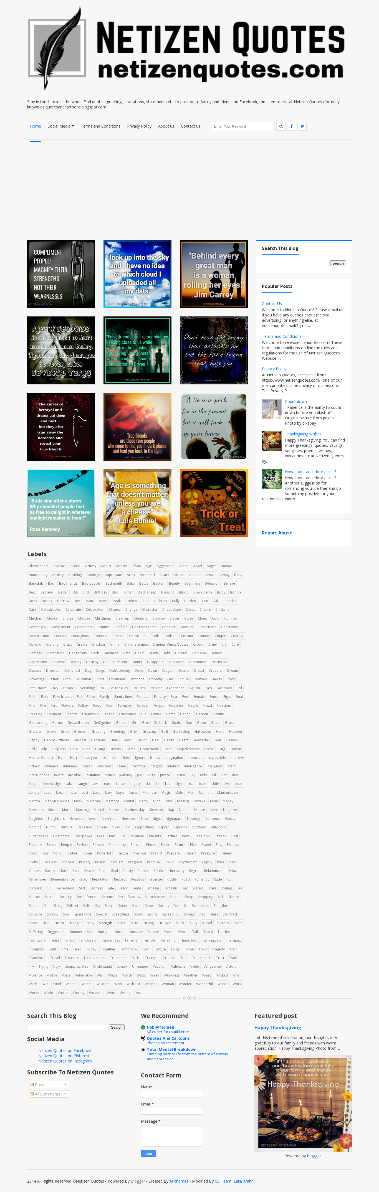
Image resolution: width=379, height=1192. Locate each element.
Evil (102, 688)
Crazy (67, 644)
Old (127, 827)
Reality (128, 870)
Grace (215, 722)
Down (152, 670)
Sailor (123, 888)
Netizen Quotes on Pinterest (64, 1055)
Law (95, 783)
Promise (153, 862)
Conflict (104, 627)
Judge (150, 775)
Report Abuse (277, 533)
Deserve (58, 662)
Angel (197, 566)
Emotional (117, 679)
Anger (211, 566)
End (170, 679)
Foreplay (125, 705)
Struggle (164, 922)
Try (31, 966)
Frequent (54, 714)
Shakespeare (155, 896)
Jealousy (125, 775)
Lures (133, 792)
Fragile (193, 705)
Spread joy (170, 914)
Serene (107, 896)
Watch (127, 975)
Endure (183, 679)
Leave (120, 783)
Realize (143, 870)
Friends (71, 714)
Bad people (91, 583)
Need (214, 809)
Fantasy (160, 696)
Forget (158, 705)
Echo (67, 679)
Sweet (168, 931)
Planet (206, 844)
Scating (226, 888)
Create (82, 644)
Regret (194, 870)
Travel (55, 957)
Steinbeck (230, 914)
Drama (183, 670)
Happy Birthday (56, 740)
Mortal (99, 809)
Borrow (63, 600)
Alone (183, 566)
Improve (237, 757)
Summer (75, 931)
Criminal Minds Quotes (170, 644)
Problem (116, 862)
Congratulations (144, 627)
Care (32, 609)
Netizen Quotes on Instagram (65, 1061)
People (66, 844)
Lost (85, 792)
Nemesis (76, 818)
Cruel (212, 644)
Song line (221, 905)
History (115, 749)
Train (233, 949)
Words (223, 984)
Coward (35, 644)
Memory (112, 801)
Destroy (92, 662)
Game (170, 714)
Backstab (36, 583)
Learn (106, 783)
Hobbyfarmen (160, 1027)
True (184, 957)
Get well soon (78, 722)
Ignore (140, 757)
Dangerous (78, 653)
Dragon (168, 670)
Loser (60, 792)
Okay (116, 827)
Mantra (34, 801)
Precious (139, 853)
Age (149, 566)
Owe (100, 836)
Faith (32, 696)
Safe (110, 888)
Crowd (198, 644)
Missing (183, 801)
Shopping (205, 896)
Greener (80, 731)
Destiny (75, 662)
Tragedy (218, 949)
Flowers (67, 705)
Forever (143, 705)
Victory (231, 966)
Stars (214, 914)
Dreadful (216, 670)
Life (168, 783)
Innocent (104, 766)
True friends (201, 957)
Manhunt (206, 792)
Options (180, 827)
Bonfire (236, 592)
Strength (105, 922)
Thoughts (36, 949)
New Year (109, 818)
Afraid (136, 566)
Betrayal (47, 592)
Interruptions (39, 775)
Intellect (173, 766)
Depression (38, 662)
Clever (175, 618)
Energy (216, 679)
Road (185, 879)
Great (64, 731)
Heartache (201, 740)
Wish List (133, 984)
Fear (174, 696)
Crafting (52, 644)
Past (234, 836)
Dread (199, 670)
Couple (220, 635)
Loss (73, 792)
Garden (202, 714)
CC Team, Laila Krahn (234, 1181)
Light (179, 783)
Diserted (53, 670)
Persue (136, 844)
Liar (148, 783)
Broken (131, 600)
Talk (195, 931)
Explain (194, 688)
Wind (57, 984)
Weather (191, 975)
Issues (110, 775)
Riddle (172, 879)
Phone (151, 844)
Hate (114, 740)
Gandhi (185, 714)
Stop (46, 922)
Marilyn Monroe (57, 801)
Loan (238, 783)
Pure (220, 862)
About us (166, 126)
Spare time (82, 914)
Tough (176, 949)
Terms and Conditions (100, 126)
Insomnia (138, 766)
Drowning (36, 679)
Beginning (192, 583)
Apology (93, 574)
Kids (203, 775)
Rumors (35, 888)
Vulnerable (83, 975)
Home (35, 126)
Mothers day (135, 809)
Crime (115, 644)
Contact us (190, 126)
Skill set (72, 905)
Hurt (73, 757)
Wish (118, 984)
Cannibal (230, 600)
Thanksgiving (211, 940)
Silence (233, 896)
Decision (199, 653)
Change (131, 609)
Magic (166, 792)
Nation (184, 809)
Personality (117, 844)
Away (225, 574)
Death (153, 653)
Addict (106, 566)
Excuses (139, 688)
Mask (78, 801)
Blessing (167, 592)
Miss (168, 801)
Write (111, 992)
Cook (154, 635)
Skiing (57, 905)
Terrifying (167, 940)
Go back (160, 722)
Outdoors (218, 827)
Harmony (98, 740)
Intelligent (214, 766)
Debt (166, 653)
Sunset (119, 931)
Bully (176, 600)
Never (92, 818)
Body (221, 592)
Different (120, 662)
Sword (183, 931)
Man (191, 792)
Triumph (151, 957)
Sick (221, 896)
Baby (238, 574)
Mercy (143, 801)
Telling (69, 940)
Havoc (142, 740)
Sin (46, 905)
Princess (67, 862)
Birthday (100, 592)
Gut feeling (181, 731)
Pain (112, 836)
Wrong (125, 992)
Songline (35, 914)
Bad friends (68, 583)
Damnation (55, 653)
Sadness (96, 888)
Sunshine (136, 931)
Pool (32, 853)
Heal (155, 740)
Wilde (33, 984)
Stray (90, 922)
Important (196, 757)
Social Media (59, 126)
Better (63, 592)
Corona (187, 635)
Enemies (200, 679)
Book (33, 600)
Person (98, 844)
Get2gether (102, 722)
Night (157, 818)
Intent (231, 766)
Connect (168, 627)
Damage (35, 653)
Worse (63, 992)
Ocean (102, 827)
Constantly (229, 627)
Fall (79, 696)
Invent (59, 775)
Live (227, 783)
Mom (214, 801)
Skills (86, 905)
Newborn (129, 818)
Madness (150, 792)
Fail (239, 688)
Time (65, 949)
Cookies (169, 635)
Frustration (127, 714)
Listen (202, 783)
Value (194, 966)
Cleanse (158, 618)
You (138, 992)
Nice (144, 818)
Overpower (83, 836)
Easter (54, 679)
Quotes (35, 870)
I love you (89, 757)
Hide (86, 749)
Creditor (98, 644)
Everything (87, 688)
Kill (213, 775)
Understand (102, 966)
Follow (83, 705)
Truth (233, 957)
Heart (183, 740)
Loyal (120, 792)
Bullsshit (160, 600)
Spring (189, 914)
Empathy (156, 679)
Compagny (37, 627)
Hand (220, 731)
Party (186, 836)
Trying (43, 966)
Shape (175, 896)
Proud (170, 862)
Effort (100, 679)
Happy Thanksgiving (277, 1027)
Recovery (177, 870)
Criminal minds (136, 644)
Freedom (224, 705)
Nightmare (174, 818)
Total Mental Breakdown (171, 1049)
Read (102, 870)
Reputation (100, 879)
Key (192, 775)
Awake (211, 574)
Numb (51, 827)
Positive (71, 853)
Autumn (195, 574)
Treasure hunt (94, 957)
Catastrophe (51, 609)
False (91, 696)
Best (32, 592)
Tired (77, 949)
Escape (68, 688)
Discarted (177, 662)
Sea (239, 888)
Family (105, 696)
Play (219, 844)
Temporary (88, 940)
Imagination (174, 757)
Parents (155, 836)
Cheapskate (171, 609)
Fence (214, 696)
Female (199, 696)
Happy (34, 740)
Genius (218, 714)
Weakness (172, 975)
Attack (164, 574)
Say (185, 888)
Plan (193, 844)
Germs (57, 722)
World (48, 992)
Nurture (66, 827)
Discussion (219, 662)
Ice (104, 757)
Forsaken (175, 705)
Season (34, 896)
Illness (155, 757)
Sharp (188, 896)
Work (237, 984)
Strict (135, 922)
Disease (35, 670)
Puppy (207, 862)
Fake (44, 696)
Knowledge (52, 783)
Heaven (232, 740)
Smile (136, 905)
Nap (171, 809)
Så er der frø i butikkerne (168, 1031)
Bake (131, 583)
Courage (237, 635)
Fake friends (62, 696)
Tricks (135, 957)
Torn (145, 949)
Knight (34, 783)
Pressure (208, 853)
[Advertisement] (189, 182)
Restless (137, 879)
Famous (143, 696)
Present (190, 853)
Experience (175, 688)
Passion (220, 836)
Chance (115, 609)
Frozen (108, 714)
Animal (226, 566)
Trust (220, 957)
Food (97, 705)
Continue (101, 635)
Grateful (35, 731)
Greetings (117, 731)
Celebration (95, 609)
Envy (54, 688)
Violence (35, 975)
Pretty (33, 862)
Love (96, 792)
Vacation (159, 966)
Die (105, 662)
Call (216, 600)
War (100, 975)
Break (116, 600)
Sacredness (65, 888)
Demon (216, 653)
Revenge (155, 879)
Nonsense (213, 818)
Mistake (199, 801)
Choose (84, 618)
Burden (190, 600)
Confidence (84, 627)
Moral (66, 809)
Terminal (131, 940)
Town (189, 949)
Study (193, 922)
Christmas (103, 618)
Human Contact (41, 757)
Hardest (80, 740)
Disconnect (198, 662)
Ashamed (147, 574)
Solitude (180, 905)
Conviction (137, 635)
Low (108, 792)
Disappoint (156, 662)
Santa (136, 888)
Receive (159, 870)
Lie (158, 783)
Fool (109, 705)
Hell (32, 749)
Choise (67, 618)
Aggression (166, 566)
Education (83, 679)
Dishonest (72, 670)
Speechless (120, 914)
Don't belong (119, 670)
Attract (179, 574)
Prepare (173, 853)
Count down (296, 401)
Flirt (54, 705)
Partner (171, 836)
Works (34, 992)
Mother (114, 809)
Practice (122, 853)
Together (108, 949)
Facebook (224, 688)
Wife (236, 975)
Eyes (208, 688)
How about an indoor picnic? (310, 471)
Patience (35, 844)
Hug (222, 749)
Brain (89, 600)
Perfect (82, 844)
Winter (87, 984)
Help (43, 749)
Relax (232, 870)
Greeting (98, 731)
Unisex (122, 966)
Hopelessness (188, 749)
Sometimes (200, 905)
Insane (121, 766)
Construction (39, 635)
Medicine (94, 801)
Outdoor (199, 827)
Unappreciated (77, 966)
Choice (52, 618)
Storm (59, 922)
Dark (95, 653)
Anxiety (58, 574)
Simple (34, 905)
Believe (229, 583)
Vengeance (212, 966)
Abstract (59, 566)
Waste (113, 975)
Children (35, 618)
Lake (69, 783)
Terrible (149, 940)
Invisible (74, 775)
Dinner (137, 662)
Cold (215, 618)
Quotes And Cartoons (168, 1038)
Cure (235, 644)
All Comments (47, 1094)
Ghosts (121, 722)
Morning (82, 809)
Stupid (207, 922)
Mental (128, 801)
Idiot (126, 757)
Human (235, 749)
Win (45, 984)
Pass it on (202, 836)
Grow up (149, 731)
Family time (123, 696)
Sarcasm (152, 888)
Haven (128, 740)
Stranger (75, 922)
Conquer (187, 627)
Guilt (164, 731)
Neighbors (56, 818)
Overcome (61, 836)
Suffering (36, 931)
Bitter (128, 592)
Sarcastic (171, 888)
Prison (100, 862)
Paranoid (137, 836)
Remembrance (62, 879)
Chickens (222, 609)
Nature (199, 809)
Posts (39, 1084)
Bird (85, 592)
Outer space (38, 836)
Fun (143, 714)
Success (223, 922)
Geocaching (38, 722)
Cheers (205, 609)
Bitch (116, 592)
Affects (121, 566)
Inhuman (70, 766)
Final (239, 696)
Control (118, 635)
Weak (154, 975)
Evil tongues (118, 688)
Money (228, 801)
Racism (50, 870)
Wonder (185, 984)
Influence (51, 766)
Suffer (238, 922)
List (190, 783)
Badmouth (113, 583)
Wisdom (103, 984)
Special (101, 914)
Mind (157, 801)
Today (91, 949)
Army (131, 574)
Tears (54, 940)
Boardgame (202, 592)
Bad (51, 583)
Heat (217, 740)
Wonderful (204, 984)
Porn (57, 853)
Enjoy (231, 679)
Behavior (212, 583)
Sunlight (103, 931)
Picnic (165, 844)
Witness (151, 984)
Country (204, 635)
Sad (82, 888)
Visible (52, 975)
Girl (134, 722)
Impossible (217, 757)
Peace (51, 844)
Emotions (137, 679)
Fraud (207, 705)
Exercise (156, 688)
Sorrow (52, 914)
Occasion (84, 827)
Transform (37, 957)
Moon (52, 809)
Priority (84, 862)
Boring (47, 600)
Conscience (207, 627)
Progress (135, 862)
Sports (152, 914)
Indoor (34, 766)
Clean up (122, 618)
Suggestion (56, 931)
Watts (141, 975)
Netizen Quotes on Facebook (64, 1050)
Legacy (135, 783)
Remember (37, 879)
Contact (60, 635)
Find (32, 705)
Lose (47, 792)
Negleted (36, 818)
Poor (45, 853)
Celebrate (73, 609)
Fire (43, 705)
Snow (149, 905)
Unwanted (140, 966)
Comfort (230, 618)
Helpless (58, 749)
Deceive (181, 653)
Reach (89, 870)
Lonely (34, 792)
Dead (139, 653)
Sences (92, 896)
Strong (148, 922)
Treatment (118, 957)
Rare (76, 870)
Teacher (224, 931)
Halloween (202, 731)
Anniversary (38, 574)
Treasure (72, 957)
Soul (66, 914)
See (79, 896)
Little (215, 783)
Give (145, 722)
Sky (97, 905)
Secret (50, 896)
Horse (209, 749)
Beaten (158, 583)
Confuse (120, 627)
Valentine (178, 966)
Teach (208, 931)
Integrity (156, 766)
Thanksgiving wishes (303, 434)
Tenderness (110, 940)
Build (146, 600)
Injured (87, 766)
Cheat (190, 609)
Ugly (56, 966)
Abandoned (38, 566)
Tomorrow (128, 949)
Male (179, 792)
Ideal (114, 757)
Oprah (164, 827)
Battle (143, 583)
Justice (165, 775)
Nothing (35, 827)
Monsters (36, 809)
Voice (66, 975)
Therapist (233, 940)
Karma (180, 775)
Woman (168, 984)
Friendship (90, 714)
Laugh (82, 783)
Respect (120, 879)
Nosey (230, 818)
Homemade (149, 749)
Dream (232, 670)
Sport (138, 914)
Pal (122, 836)
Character (150, 609)
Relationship (214, 870)
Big (75, 592)
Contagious (80, 635)
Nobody (193, 818)
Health (169, 740)
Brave (102, 600)
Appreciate (113, 574)
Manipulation (227, 792)
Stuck (180, 922)
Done (139, 670)
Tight (52, 949)
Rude (218, 879)
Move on (156, 809)
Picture (180, 844)
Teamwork (37, 940)
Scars (212, 888)
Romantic (201, 879)
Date (126, 653)
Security (65, 896)
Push (232, 862)
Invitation (93, 775)
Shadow (134, 896)
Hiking (100, 749)
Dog (88, 670)
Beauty (174, 583)
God (188, 722)
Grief (134, 731)
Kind (224, 775)
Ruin (230, 879)
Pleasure (234, 844)
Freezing (35, 714)
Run (49, 888)
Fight (227, 696)
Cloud (202, 618)
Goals (176, 722)
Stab (202, 914)
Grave (51, 731)
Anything (75, 574)
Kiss (235, 775)
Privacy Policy (139, 126)
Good (201, 722)
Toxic (203, 949)
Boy (77, 600)
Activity (90, 566)
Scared (197, 888)
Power (87, 853)
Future (156, 714)
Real (114, 870)
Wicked (222, 975)
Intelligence (193, 766)
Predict (156, 853)
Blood (184, 592)
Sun (90, 931)
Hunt (61, 757)
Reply (83, 879)
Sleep (109, 905)
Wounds (95, 992)
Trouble (169, 957)
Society (163, 905)
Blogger (314, 1155)
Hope (168, 749)
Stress (121, 922)
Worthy (78, 992)
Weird (207, 975)
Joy (139, 775)
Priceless (50, 862)
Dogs (100, 670)
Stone (33, 922)
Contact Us (272, 303)
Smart (122, 905)
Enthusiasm (38, 688)
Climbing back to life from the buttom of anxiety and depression (187, 1056)
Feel (185, 696)
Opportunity (145, 827)
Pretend (226, 853)
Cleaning (141, 618)
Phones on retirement (165, 1042)
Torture (160, 949)
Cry (224, 644)
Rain (64, 870)
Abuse (75, 566)
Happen (235, 731)
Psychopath (188, 862)
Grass (229, 722)
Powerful (104, 853)
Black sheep (147, 592)
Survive (153, 931)
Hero (74, 749)
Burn (204, 600)
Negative (230, 809)
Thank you (188, 940)
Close (188, 618)
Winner (71, 984)
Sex (120, 896)
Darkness (110, 653)
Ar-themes (179, 1181)
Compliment (60, 627)
